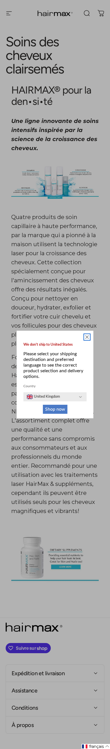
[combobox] (43, 397)
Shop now (55, 409)
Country (29, 386)
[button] (96, 746)
